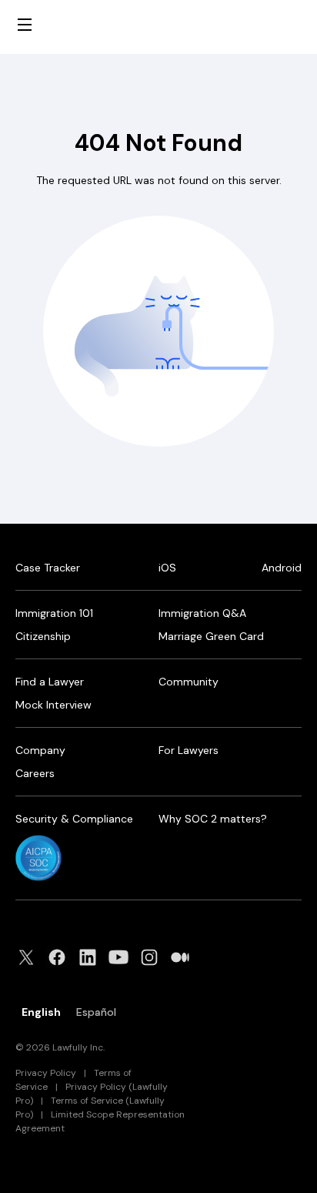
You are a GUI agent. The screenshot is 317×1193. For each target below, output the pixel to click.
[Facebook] (61, 957)
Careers (35, 773)
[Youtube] (123, 957)
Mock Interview (53, 705)
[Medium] (184, 957)
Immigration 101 (54, 613)
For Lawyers (188, 750)
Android (282, 568)
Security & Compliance (74, 819)
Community (188, 682)
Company (40, 750)
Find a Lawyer (49, 682)
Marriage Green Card (211, 636)
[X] (30, 957)
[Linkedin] (92, 957)
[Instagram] (153, 957)
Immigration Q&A (202, 613)
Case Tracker (47, 568)
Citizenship (43, 636)
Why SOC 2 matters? (212, 819)
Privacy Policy (45, 1073)
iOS (167, 568)
